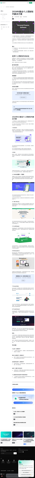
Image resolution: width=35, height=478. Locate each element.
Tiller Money (14, 203)
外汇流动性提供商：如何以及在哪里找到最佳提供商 (6, 440)
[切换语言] (28, 3)
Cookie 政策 (8, 470)
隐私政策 (12, 470)
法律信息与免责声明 (3, 470)
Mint (13, 154)
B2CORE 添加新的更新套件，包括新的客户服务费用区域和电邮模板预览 (29, 440)
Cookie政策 (16, 475)
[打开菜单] (33, 3)
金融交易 (24, 204)
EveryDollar (14, 288)
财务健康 (20, 73)
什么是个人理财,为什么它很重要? (19, 411)
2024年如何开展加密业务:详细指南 (19, 417)
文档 (28, 0)
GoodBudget (14, 228)
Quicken (13, 129)
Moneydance (14, 252)
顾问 (20, 109)
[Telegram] (21, 452)
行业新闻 (13, 442)
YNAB (13, 176)
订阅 (15, 453)
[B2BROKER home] (3, 2)
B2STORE (32, 0)
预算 (23, 38)
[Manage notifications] (2, 476)
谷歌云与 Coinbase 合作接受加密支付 (17, 440)
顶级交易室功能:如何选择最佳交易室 (19, 422)
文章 (12, 18)
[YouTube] (23, 452)
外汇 (3, 442)
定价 (29, 0)
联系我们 (31, 2)
